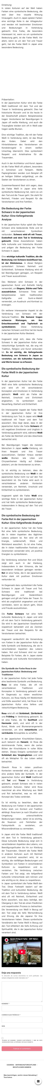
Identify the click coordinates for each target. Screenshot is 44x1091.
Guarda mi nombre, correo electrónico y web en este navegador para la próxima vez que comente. (22, 1041)
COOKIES (10, 1065)
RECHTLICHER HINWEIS (22, 1067)
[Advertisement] (22, 73)
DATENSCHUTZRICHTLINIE (26, 1065)
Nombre (5, 1003)
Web (3, 1026)
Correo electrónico (11, 1015)
